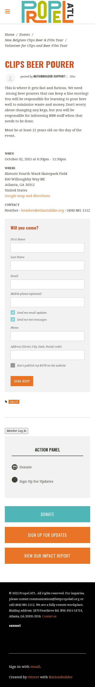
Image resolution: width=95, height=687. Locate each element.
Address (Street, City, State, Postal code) (36, 346)
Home (9, 35)
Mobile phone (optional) (26, 294)
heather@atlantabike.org (42, 210)
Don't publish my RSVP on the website (41, 365)
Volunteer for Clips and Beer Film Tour (36, 46)
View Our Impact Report (47, 556)
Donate (25, 467)
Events (24, 35)
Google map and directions (27, 196)
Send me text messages (32, 319)
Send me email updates (32, 312)
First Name (18, 239)
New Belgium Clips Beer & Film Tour (34, 40)
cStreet (33, 677)
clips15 (14, 401)
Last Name (17, 257)
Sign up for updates (47, 535)
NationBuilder (61, 677)
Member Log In (16, 431)
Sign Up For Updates (36, 481)
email (35, 667)
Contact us (49, 616)
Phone (14, 327)
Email (14, 276)
